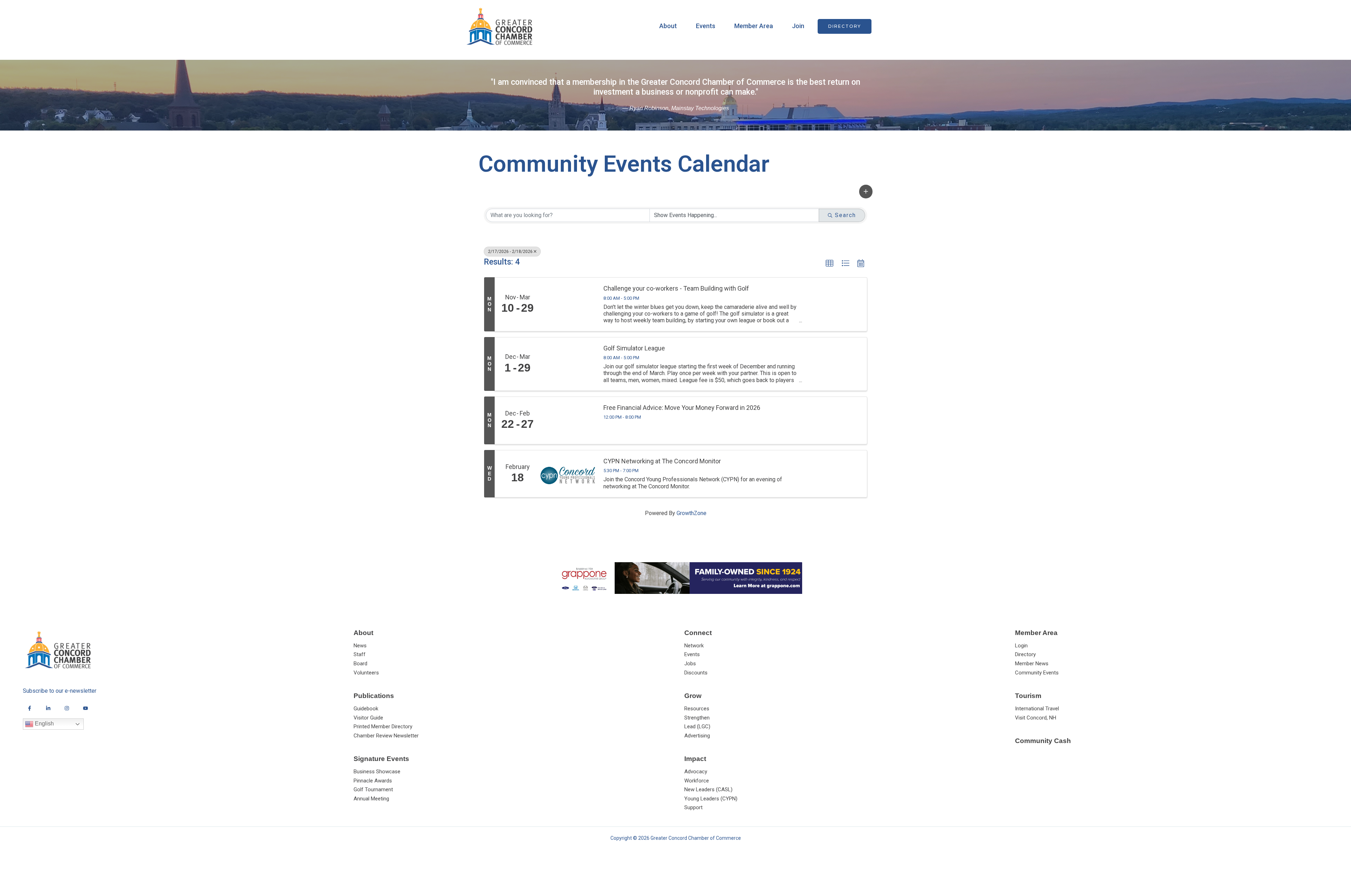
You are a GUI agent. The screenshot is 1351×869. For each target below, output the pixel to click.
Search (845, 215)
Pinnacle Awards (373, 781)
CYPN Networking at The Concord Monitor (662, 461)
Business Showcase (377, 771)
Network (694, 645)
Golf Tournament (373, 789)
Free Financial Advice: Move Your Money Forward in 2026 (681, 407)
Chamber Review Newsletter (386, 735)
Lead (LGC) (697, 726)
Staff (360, 654)
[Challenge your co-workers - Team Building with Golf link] (568, 304)
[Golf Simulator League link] (568, 364)
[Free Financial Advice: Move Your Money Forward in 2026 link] (568, 420)
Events (705, 26)
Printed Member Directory (383, 726)
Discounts (696, 673)
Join (798, 26)
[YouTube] (85, 708)
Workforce (696, 781)
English (43, 724)
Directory (1025, 654)
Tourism (1028, 695)
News (360, 645)
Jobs (690, 663)
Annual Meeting (371, 798)
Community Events (1037, 673)
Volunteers (366, 673)
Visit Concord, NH (1035, 718)
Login (1021, 645)
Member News (1031, 663)
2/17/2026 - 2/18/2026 (510, 251)
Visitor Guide (368, 718)
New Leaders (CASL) (708, 789)
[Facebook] (29, 708)
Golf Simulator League (634, 348)
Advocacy (695, 771)
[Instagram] (67, 708)
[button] (844, 26)
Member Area (753, 26)
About (668, 26)
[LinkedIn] (48, 708)
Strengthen (697, 718)
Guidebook (366, 708)
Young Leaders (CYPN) (710, 798)
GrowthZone (691, 513)
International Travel (1037, 708)
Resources (696, 708)
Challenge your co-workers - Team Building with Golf (676, 288)
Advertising (697, 735)
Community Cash (1043, 740)
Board (360, 663)
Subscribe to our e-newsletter (59, 690)
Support (693, 807)
